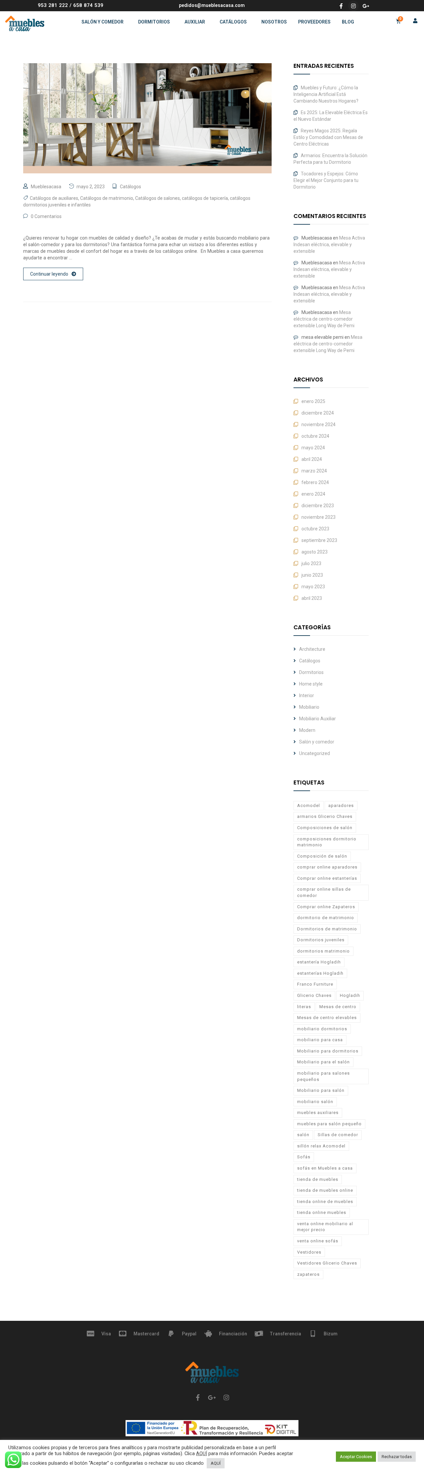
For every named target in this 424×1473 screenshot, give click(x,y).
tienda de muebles (317, 1179)
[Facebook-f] (341, 6)
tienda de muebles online (325, 1190)
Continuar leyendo (49, 274)
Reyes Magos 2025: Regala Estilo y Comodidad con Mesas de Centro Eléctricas (328, 137)
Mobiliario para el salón (323, 1061)
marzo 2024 (314, 470)
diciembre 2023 (317, 505)
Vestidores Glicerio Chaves (327, 1263)
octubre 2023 (315, 528)
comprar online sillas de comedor (324, 892)
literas (304, 1006)
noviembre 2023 (318, 517)
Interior (306, 695)
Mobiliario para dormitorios (327, 1051)
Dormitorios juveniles (320, 939)
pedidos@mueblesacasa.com (212, 5)
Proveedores (314, 21)
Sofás (303, 1156)
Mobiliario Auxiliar (317, 718)
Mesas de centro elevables (327, 1017)
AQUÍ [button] (216, 1463)
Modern (307, 730)
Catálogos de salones (157, 198)
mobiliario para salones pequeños (323, 1076)
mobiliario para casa (320, 1039)
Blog (348, 21)
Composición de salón (322, 856)
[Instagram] (353, 6)
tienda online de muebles (325, 1201)
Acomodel (308, 805)
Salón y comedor (102, 21)
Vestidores (309, 1252)
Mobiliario (309, 707)
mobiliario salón (315, 1101)
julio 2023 (311, 563)
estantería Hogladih (319, 962)
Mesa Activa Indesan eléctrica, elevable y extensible (329, 244)
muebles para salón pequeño (329, 1123)
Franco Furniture (315, 984)
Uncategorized (314, 753)
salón (303, 1134)
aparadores (341, 805)
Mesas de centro (337, 1006)
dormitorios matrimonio (323, 951)
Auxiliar (195, 21)
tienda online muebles (321, 1212)
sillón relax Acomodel (321, 1145)
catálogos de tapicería (205, 198)
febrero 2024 (315, 482)
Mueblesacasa (46, 186)
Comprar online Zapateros (326, 906)
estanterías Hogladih (320, 973)
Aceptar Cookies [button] (356, 1456)
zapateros (308, 1274)
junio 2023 (312, 575)
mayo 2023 (313, 586)
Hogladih (350, 995)
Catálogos (233, 21)
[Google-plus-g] (365, 6)
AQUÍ (201, 1453)
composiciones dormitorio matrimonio (326, 842)
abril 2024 (311, 459)
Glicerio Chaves (314, 995)
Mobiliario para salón (320, 1090)
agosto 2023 (314, 552)
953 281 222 (53, 5)
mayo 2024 (313, 447)
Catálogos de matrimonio (106, 198)
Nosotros (274, 21)
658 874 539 (88, 5)
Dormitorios (154, 21)
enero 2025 (313, 401)
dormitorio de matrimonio (325, 917)
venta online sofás (317, 1240)
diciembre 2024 (317, 413)
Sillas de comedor (338, 1134)
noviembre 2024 (318, 424)
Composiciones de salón (324, 827)
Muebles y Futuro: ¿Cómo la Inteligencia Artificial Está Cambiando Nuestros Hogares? (325, 94)
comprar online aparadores (327, 867)
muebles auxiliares (318, 1112)
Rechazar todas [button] (397, 1456)
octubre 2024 (315, 436)
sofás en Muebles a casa (325, 1168)
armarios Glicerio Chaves (324, 816)
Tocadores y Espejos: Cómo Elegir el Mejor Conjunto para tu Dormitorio (325, 180)
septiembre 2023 (319, 540)
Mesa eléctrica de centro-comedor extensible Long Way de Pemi (323, 319)
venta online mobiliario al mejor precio (325, 1226)
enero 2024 (313, 494)
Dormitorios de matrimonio (327, 928)
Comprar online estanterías (327, 878)
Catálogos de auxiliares (54, 198)
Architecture (312, 649)
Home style (311, 684)
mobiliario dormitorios (322, 1028)
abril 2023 (311, 598)
